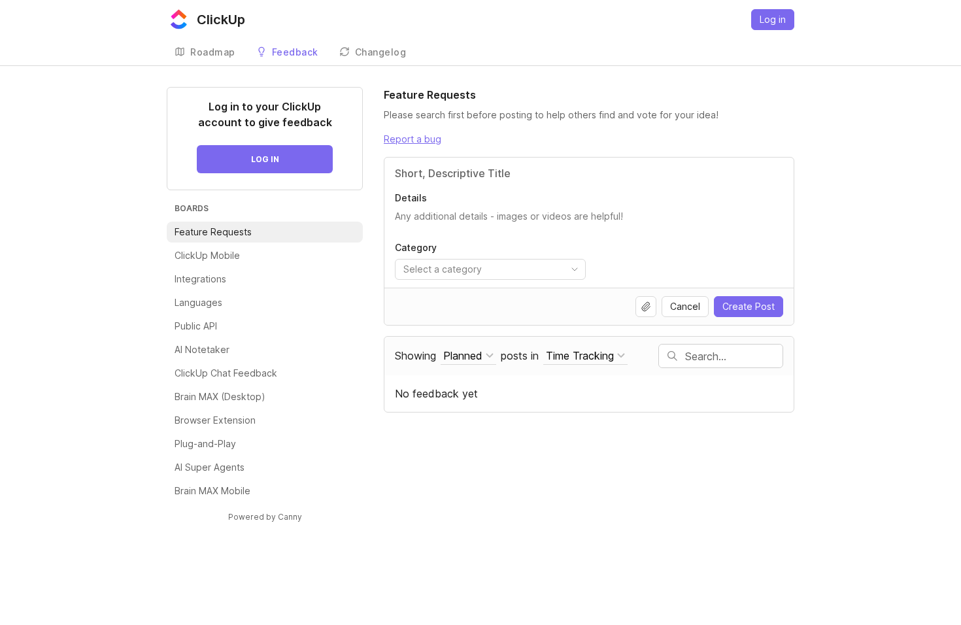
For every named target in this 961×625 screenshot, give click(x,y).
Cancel (685, 306)
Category (416, 247)
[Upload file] (645, 306)
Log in (773, 19)
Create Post (748, 306)
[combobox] (490, 269)
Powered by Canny (265, 517)
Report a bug (412, 138)
